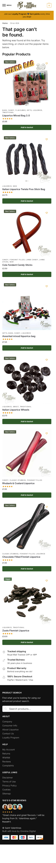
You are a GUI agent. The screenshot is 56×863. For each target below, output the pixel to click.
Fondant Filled (17, 260)
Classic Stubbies (18, 480)
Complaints (8, 765)
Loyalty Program (10, 737)
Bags (4, 110)
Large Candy (32, 260)
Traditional (8, 112)
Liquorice (37, 110)
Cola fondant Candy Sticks (17, 264)
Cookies (6, 789)
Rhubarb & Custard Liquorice (18, 483)
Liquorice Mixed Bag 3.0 (16, 115)
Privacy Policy (9, 785)
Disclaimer (7, 777)
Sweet (16, 406)
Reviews (6, 761)
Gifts (29, 110)
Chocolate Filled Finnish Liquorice (21, 556)
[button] (48, 5)
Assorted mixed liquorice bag (18, 336)
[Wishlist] (46, 63)
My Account (8, 749)
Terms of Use (9, 781)
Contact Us (8, 733)
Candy (11, 110)
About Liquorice (10, 729)
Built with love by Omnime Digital (19, 831)
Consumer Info (9, 725)
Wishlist (6, 757)
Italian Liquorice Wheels (15, 409)
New (15, 186)
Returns (6, 753)
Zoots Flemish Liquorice (15, 630)
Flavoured (20, 110)
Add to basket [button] (27, 127)
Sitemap (6, 793)
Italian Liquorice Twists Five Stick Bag (23, 189)
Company (7, 721)
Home (5, 23)
